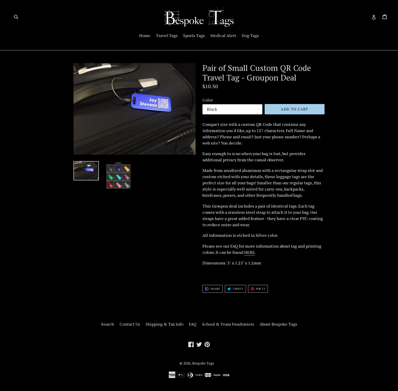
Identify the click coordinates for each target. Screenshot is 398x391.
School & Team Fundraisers (228, 324)
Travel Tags (167, 35)
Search (107, 324)
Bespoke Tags (203, 363)
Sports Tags (194, 35)
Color (207, 100)
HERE (249, 252)
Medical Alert (223, 35)
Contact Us (130, 324)
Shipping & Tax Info (164, 324)
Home (144, 35)
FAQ (192, 324)
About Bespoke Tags (278, 324)
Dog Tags (250, 35)
